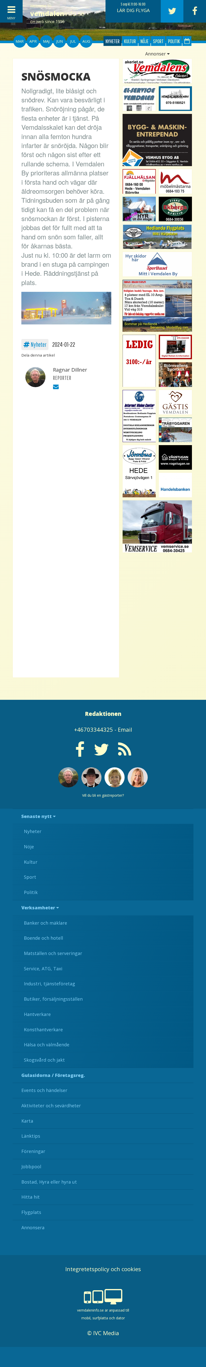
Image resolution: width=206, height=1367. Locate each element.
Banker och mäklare (45, 923)
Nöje (144, 41)
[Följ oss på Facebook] (80, 753)
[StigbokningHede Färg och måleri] (139, 209)
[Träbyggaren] (175, 429)
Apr (33, 41)
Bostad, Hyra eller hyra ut (49, 1182)
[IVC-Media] (139, 416)
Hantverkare (37, 1014)
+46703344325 (93, 729)
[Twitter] (172, 11)
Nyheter (113, 41)
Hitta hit (30, 1197)
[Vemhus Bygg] (157, 140)
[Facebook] (194, 11)
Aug (86, 41)
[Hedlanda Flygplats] (157, 236)
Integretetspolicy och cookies (103, 1269)
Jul (73, 41)
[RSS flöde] (124, 753)
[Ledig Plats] (139, 471)
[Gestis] (175, 402)
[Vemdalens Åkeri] (157, 71)
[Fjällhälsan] (139, 181)
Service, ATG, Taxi (43, 969)
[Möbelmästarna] (175, 181)
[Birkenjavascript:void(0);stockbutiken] (157, 264)
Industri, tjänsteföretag (49, 984)
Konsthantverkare (43, 1030)
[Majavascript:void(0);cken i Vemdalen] (139, 360)
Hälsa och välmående (46, 1045)
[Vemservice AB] (157, 526)
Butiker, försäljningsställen (53, 999)
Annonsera (32, 1227)
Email (125, 729)
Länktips (30, 1136)
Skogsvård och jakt (44, 1060)
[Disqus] (66, 465)
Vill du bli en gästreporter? (103, 795)
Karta (27, 1121)
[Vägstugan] (175, 457)
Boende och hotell (43, 938)
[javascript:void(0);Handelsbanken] (175, 485)
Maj (46, 41)
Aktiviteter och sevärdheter (51, 1106)
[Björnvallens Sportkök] (175, 374)
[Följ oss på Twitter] (101, 753)
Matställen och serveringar (53, 953)
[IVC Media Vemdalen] (175, 347)
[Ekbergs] (175, 209)
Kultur (130, 41)
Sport (158, 41)
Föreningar (33, 1151)
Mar (20, 41)
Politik (174, 41)
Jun (59, 41)
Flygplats (31, 1212)
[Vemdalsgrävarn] (175, 98)
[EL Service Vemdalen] (139, 98)
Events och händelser (44, 1090)
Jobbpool (31, 1167)
